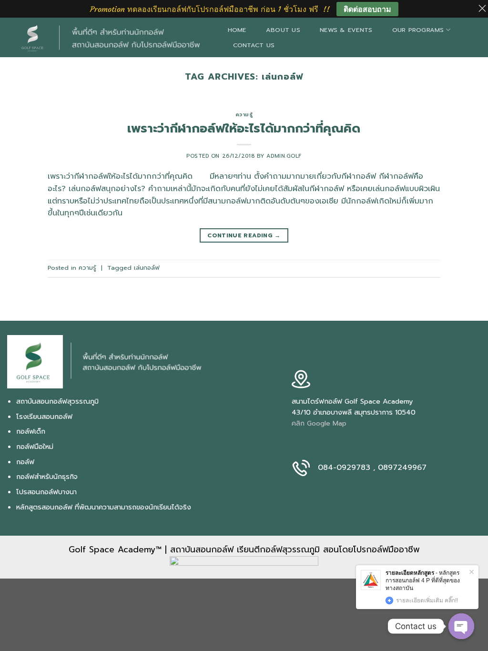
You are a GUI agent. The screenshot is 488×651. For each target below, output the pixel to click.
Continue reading (244, 235)
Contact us (254, 45)
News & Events (346, 29)
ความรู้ (244, 115)
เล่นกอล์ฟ (147, 267)
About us (283, 29)
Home (237, 29)
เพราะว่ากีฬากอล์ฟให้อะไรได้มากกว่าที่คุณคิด (243, 128)
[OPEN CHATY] (461, 626)
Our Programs (418, 29)
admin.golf (284, 156)
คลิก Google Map (319, 423)
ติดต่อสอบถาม (367, 9)
